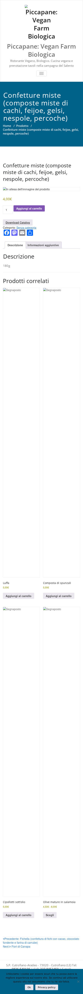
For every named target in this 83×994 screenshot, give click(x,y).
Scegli (50, 915)
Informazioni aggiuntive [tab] (43, 245)
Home (7, 126)
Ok (29, 987)
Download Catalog (18, 222)
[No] (78, 981)
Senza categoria (26, 227)
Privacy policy (47, 987)
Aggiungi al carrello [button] (18, 596)
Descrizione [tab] (15, 245)
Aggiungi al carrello (29, 208)
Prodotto (22, 126)
